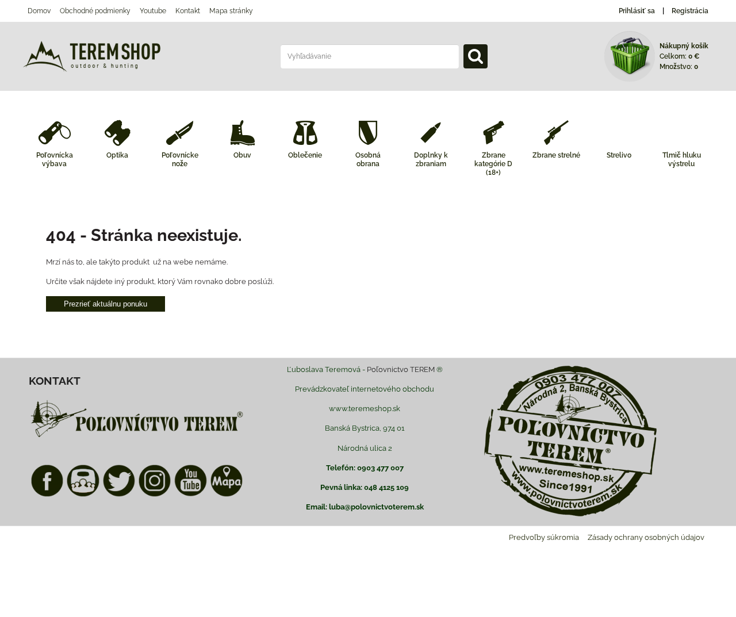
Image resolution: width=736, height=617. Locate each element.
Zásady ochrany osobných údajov (646, 537)
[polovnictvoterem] (137, 436)
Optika (117, 155)
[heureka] (82, 494)
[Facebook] (47, 494)
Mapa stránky (231, 11)
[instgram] (154, 494)
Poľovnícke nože (180, 159)
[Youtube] (190, 494)
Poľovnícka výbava (54, 159)
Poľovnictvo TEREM (401, 369)
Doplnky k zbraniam (431, 159)
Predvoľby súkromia (544, 537)
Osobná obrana (368, 159)
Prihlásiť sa (637, 11)
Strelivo (619, 155)
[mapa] (226, 494)
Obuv (242, 155)
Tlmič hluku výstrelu (681, 159)
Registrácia (690, 11)
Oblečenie (305, 155)
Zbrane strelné (556, 155)
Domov (39, 11)
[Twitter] (119, 494)
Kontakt (187, 11)
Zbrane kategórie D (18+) (493, 164)
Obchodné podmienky (95, 11)
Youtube (153, 11)
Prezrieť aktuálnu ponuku (105, 304)
